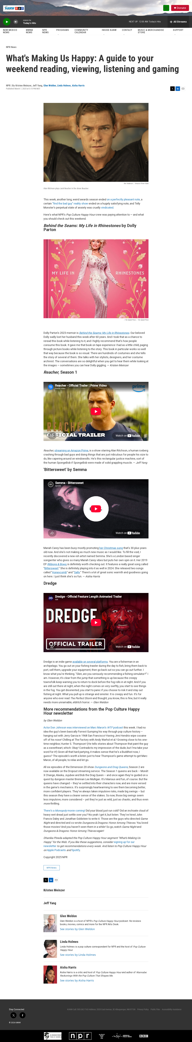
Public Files (155, 1009)
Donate (181, 7)
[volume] (15, 21)
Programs (62, 30)
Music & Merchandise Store (151, 31)
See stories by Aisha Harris (77, 980)
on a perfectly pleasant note (123, 199)
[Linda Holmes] (50, 949)
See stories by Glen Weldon (77, 929)
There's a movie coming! (64, 810)
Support (178, 30)
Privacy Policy (143, 1009)
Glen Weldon (50, 85)
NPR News (45, 31)
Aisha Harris (78, 85)
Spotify (76, 850)
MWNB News (29, 31)
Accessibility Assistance (172, 1009)
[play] (6, 22)
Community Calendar (81, 31)
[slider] (20, 21)
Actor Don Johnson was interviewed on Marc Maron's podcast (83, 727)
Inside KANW (109, 30)
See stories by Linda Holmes (78, 955)
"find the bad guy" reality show (70, 203)
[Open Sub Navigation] (58, 35)
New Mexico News (10, 31)
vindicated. (107, 207)
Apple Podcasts (56, 850)
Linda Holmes (64, 85)
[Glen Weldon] (50, 923)
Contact (127, 30)
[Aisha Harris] (50, 975)
